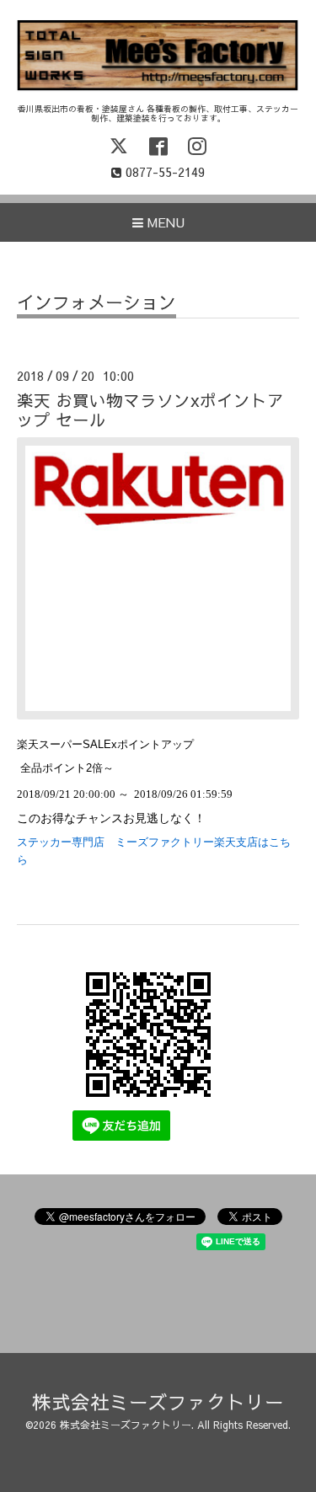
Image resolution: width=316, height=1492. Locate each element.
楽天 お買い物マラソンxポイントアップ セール (150, 409)
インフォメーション (96, 303)
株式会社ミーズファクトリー (158, 1401)
